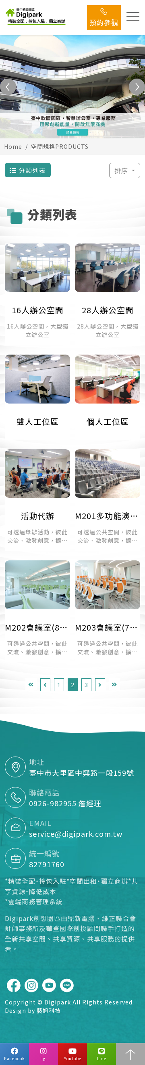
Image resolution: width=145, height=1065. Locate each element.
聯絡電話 (44, 792)
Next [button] (137, 87)
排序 (122, 170)
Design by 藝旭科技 (33, 1010)
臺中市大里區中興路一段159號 (81, 772)
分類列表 (31, 170)
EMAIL (40, 823)
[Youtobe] (49, 985)
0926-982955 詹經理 (65, 803)
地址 (36, 762)
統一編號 (44, 853)
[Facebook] (14, 985)
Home (13, 146)
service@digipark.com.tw (75, 833)
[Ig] (31, 985)
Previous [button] (8, 87)
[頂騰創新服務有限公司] (36, 16)
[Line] (67, 985)
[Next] (100, 685)
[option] (72, 86)
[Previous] (45, 685)
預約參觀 (103, 22)
